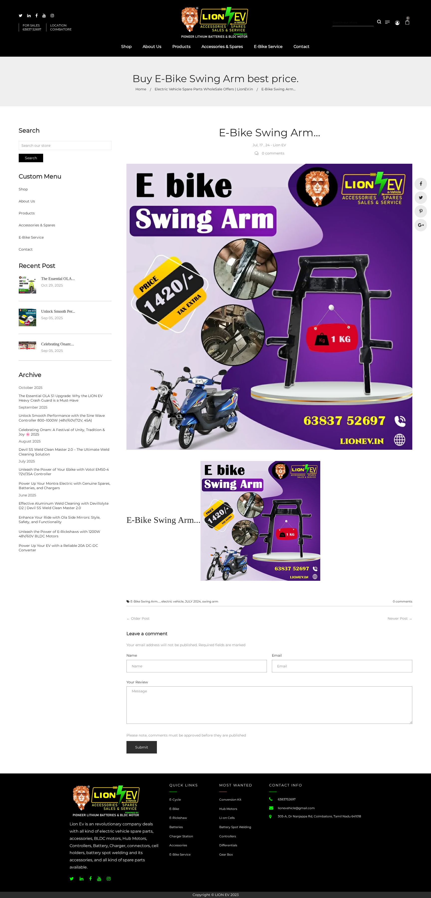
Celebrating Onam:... (57, 344)
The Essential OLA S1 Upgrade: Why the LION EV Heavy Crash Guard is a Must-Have (61, 398)
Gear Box (226, 854)
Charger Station (181, 836)
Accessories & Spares (37, 225)
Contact (26, 249)
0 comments (402, 601)
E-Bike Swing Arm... (145, 601)
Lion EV (279, 145)
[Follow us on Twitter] (421, 197)
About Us (27, 201)
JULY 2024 (193, 601)
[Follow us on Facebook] (421, 184)
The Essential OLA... (58, 279)
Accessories (178, 845)
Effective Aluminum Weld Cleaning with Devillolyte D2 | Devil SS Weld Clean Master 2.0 (63, 505)
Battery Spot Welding (235, 827)
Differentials (228, 845)
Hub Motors (228, 809)
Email (277, 655)
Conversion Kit (230, 799)
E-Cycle (175, 799)
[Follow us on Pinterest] (421, 211)
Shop (23, 189)
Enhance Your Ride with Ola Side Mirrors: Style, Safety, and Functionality (59, 519)
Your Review (137, 682)
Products (27, 213)
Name (131, 655)
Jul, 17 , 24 (261, 145)
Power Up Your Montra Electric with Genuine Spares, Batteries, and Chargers (64, 485)
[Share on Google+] (421, 225)
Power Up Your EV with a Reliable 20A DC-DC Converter (58, 547)
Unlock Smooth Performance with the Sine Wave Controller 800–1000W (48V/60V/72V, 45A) (62, 417)
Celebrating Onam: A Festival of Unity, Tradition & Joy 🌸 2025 (62, 432)
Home (140, 89)
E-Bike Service (31, 237)
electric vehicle (172, 601)
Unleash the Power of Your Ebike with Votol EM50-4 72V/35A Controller (64, 471)
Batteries (176, 827)
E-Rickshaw (178, 818)
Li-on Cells (227, 818)
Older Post (140, 618)
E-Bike (174, 809)
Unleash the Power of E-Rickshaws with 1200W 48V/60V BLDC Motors (59, 533)
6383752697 (287, 799)
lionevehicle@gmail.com (296, 808)
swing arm (210, 601)
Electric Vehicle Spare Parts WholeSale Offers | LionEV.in (204, 89)
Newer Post (398, 618)
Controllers (227, 836)
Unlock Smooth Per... (58, 311)
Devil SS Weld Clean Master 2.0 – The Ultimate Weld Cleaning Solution (64, 451)
